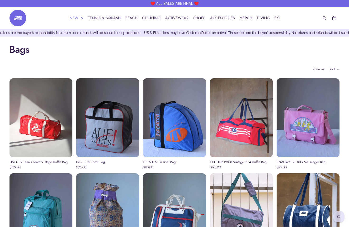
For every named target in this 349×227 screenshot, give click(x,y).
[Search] (324, 18)
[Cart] (334, 18)
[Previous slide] (16, 118)
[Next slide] (65, 118)
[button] (334, 69)
